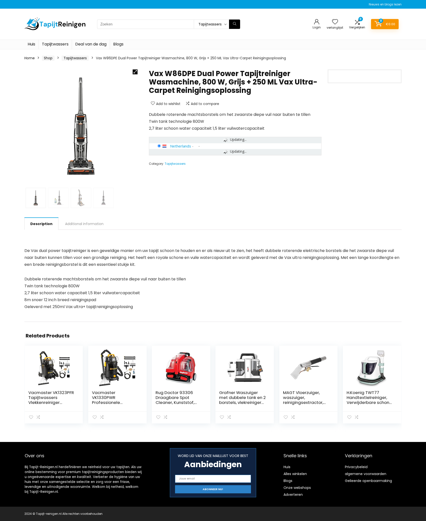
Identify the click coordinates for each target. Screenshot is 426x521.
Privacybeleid (356, 466)
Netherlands (180, 146)
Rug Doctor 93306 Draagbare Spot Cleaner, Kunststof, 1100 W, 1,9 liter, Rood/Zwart (175, 402)
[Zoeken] (234, 24)
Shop (48, 58)
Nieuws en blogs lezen (385, 4)
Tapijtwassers (55, 44)
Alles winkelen (295, 473)
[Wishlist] (335, 22)
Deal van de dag (90, 44)
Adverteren (293, 494)
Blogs (118, 44)
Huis (31, 44)
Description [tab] (41, 223)
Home (29, 58)
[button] (135, 71)
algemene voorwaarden (365, 473)
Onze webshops (297, 487)
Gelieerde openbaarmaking (368, 480)
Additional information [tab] (84, 223)
